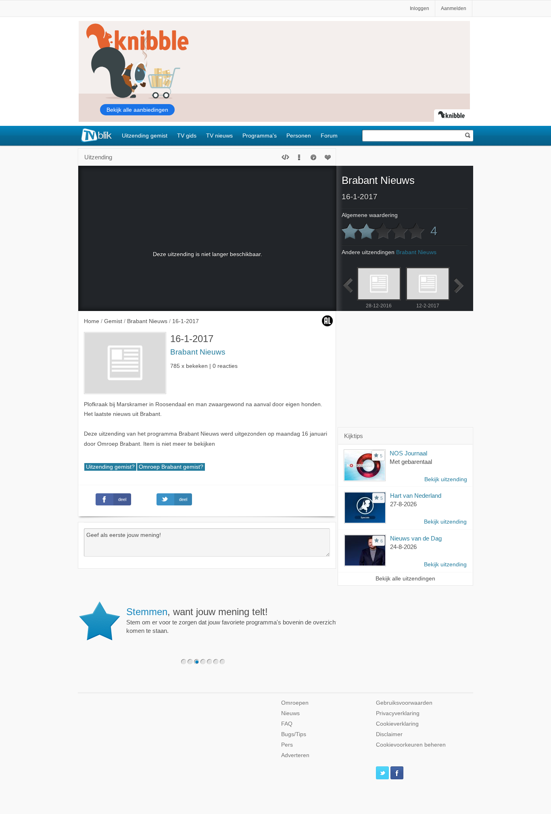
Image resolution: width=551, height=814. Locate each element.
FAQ (286, 724)
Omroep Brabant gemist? (171, 467)
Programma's (259, 135)
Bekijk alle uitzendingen (405, 579)
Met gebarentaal (411, 461)
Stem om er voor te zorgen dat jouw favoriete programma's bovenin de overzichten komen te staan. (235, 620)
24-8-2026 (403, 546)
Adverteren (295, 755)
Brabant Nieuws (197, 352)
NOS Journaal (408, 453)
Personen (298, 135)
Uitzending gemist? (110, 467)
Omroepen (295, 703)
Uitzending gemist (144, 135)
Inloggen (419, 8)
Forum (329, 135)
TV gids (186, 135)
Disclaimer (389, 734)
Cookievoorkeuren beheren (411, 745)
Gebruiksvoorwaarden (404, 703)
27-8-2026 (403, 504)
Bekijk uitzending (445, 479)
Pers (287, 745)
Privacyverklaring (398, 713)
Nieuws (290, 713)
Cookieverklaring (397, 724)
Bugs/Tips (293, 734)
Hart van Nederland (415, 495)
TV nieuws (219, 135)
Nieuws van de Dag (416, 538)
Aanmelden (453, 8)
